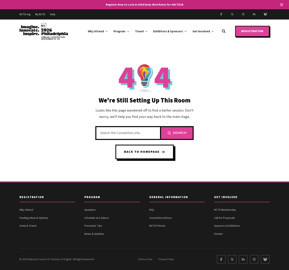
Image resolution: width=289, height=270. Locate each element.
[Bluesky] (265, 14)
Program (119, 31)
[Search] (223, 31)
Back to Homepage (142, 152)
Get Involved (201, 31)
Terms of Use (145, 259)
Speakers (90, 210)
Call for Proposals (224, 218)
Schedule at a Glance (96, 218)
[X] (232, 14)
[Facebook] (221, 14)
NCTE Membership (225, 210)
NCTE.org (24, 14)
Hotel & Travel (27, 226)
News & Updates (94, 234)
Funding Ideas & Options (33, 218)
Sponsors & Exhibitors (227, 226)
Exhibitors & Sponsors (168, 31)
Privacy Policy (166, 259)
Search (179, 133)
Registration (252, 31)
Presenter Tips (93, 226)
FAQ (151, 210)
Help (52, 14)
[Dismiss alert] (281, 4)
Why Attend (96, 31)
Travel (139, 31)
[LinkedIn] (254, 14)
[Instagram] (243, 14)
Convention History (160, 218)
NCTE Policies (157, 226)
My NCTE (40, 14)
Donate (218, 234)
